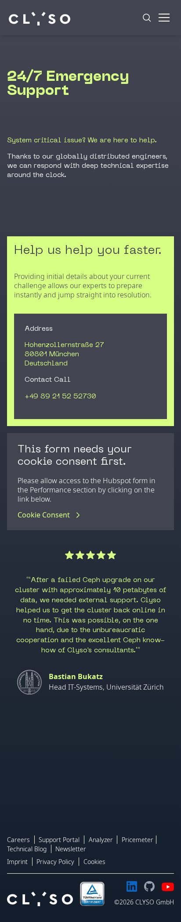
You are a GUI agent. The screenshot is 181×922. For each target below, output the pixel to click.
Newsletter (70, 849)
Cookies (94, 861)
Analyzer (101, 839)
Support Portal (59, 839)
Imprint (17, 861)
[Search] (146, 17)
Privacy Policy (55, 861)
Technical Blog (27, 849)
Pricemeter (137, 839)
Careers (18, 839)
